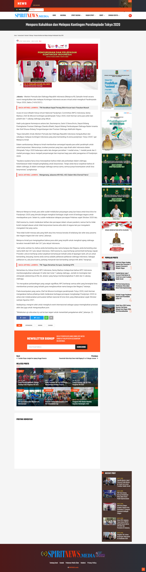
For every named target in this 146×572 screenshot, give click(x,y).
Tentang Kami (54, 563)
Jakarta (20, 371)
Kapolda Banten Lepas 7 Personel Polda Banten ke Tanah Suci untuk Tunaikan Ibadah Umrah (123, 276)
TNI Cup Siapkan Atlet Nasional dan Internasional (28, 403)
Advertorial (49, 390)
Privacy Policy (91, 563)
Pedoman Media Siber (72, 563)
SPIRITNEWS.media (73, 567)
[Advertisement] (57, 193)
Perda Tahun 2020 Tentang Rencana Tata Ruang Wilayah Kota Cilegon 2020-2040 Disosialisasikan (123, 308)
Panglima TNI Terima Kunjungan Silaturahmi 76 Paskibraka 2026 (123, 536)
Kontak (62, 563)
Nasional (40, 325)
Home (54, 15)
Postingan (32, 10)
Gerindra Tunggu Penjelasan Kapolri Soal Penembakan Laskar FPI (123, 296)
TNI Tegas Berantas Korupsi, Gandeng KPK (56, 265)
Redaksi (83, 563)
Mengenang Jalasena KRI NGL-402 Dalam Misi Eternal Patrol (63, 175)
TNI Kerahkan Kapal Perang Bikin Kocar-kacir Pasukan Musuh (64, 108)
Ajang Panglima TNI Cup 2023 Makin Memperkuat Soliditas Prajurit (56, 384)
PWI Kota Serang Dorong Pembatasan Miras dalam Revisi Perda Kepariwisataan (123, 286)
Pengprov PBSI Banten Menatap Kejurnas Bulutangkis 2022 (82, 403)
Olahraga (50, 325)
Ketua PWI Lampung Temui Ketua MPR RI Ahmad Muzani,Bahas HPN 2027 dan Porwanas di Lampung (123, 524)
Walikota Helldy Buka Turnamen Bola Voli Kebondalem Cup (56, 403)
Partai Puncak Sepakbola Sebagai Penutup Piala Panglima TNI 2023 (28, 384)
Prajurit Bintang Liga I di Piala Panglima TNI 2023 (81, 384)
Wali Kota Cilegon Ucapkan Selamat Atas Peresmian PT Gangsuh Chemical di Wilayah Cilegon (123, 265)
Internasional (28, 325)
